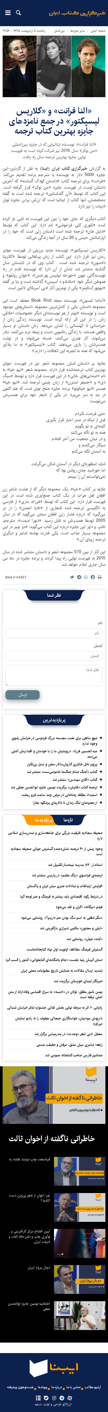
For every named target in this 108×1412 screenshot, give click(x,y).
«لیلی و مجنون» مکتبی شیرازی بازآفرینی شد (71, 928)
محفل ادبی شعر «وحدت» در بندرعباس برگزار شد (68, 1034)
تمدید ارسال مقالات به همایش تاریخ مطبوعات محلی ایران (61, 971)
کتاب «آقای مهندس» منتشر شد (74, 780)
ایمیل (98, 645)
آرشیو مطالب (93, 1387)
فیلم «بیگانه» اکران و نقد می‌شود (79, 907)
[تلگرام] (62, 1398)
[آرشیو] (38, 1398)
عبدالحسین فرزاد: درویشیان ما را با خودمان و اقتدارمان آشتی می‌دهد (54, 753)
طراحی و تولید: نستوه (48, 1404)
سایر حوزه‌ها (77, 30)
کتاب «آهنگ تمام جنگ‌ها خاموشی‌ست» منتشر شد (62, 772)
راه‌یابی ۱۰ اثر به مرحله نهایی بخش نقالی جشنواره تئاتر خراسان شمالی (54, 1007)
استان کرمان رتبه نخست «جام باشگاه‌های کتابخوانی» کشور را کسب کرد (54, 960)
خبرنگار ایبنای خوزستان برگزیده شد (78, 981)
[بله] (46, 1398)
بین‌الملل (59, 30)
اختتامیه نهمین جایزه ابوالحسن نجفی (29, 1306)
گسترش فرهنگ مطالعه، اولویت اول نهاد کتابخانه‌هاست (64, 949)
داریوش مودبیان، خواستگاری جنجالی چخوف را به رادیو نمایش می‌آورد (58, 1020)
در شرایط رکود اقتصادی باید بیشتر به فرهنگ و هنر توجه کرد (61, 896)
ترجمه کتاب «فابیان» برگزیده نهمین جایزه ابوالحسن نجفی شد (54, 787)
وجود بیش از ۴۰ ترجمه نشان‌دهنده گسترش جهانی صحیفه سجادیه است (56, 851)
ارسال (22, 694)
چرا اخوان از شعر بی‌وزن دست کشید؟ (29, 1198)
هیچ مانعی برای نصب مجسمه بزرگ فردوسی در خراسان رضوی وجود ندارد (54, 740)
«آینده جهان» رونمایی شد (84, 939)
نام (100, 623)
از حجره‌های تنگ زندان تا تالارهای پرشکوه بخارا (65, 803)
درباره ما (56, 1387)
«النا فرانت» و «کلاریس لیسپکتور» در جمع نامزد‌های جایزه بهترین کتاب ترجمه (54, 121)
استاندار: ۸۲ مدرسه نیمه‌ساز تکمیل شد (75, 865)
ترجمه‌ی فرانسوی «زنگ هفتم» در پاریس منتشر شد (67, 875)
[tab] (68, 820)
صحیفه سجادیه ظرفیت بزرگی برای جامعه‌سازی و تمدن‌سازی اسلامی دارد (55, 835)
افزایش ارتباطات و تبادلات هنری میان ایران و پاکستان (64, 886)
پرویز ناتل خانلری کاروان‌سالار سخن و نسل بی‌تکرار (62, 764)
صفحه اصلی (97, 30)
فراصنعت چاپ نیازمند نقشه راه (29, 1159)
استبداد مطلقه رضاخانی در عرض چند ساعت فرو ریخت (59, 795)
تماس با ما (73, 1387)
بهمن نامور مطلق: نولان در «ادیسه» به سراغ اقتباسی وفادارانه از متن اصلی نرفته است (55, 994)
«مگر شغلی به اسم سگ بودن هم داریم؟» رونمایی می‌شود (61, 918)
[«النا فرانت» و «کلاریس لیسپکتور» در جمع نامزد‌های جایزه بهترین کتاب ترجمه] (54, 66)
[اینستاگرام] (54, 1398)
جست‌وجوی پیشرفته (20, 1387)
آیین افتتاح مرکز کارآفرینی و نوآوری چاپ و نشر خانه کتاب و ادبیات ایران (29, 1236)
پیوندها (42, 1387)
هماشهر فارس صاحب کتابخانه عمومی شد (73, 1055)
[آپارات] (70, 1398)
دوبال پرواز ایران (39, 1267)
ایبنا (77, 17)
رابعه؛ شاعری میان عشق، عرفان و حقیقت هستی (69, 1045)
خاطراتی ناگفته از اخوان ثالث (52, 1138)
